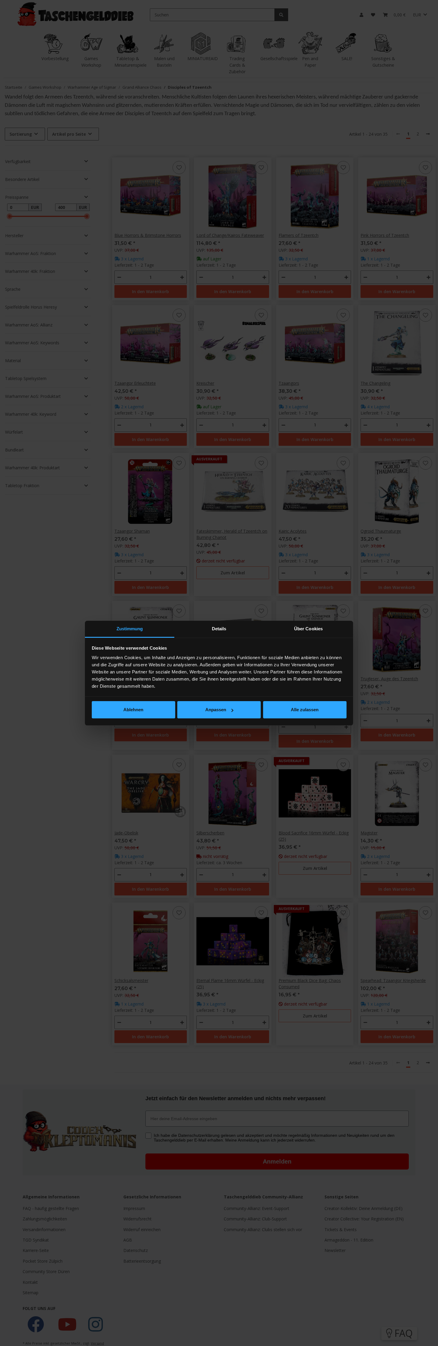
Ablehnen (133, 709)
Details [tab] (219, 628)
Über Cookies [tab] (308, 628)
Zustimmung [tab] (130, 628)
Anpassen (215, 709)
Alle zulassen (305, 709)
